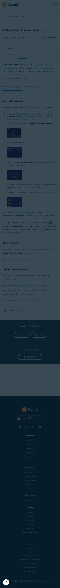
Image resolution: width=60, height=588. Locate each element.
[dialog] (30, 294)
